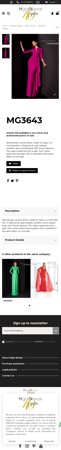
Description (12, 211)
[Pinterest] (17, 181)
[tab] (30, 211)
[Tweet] (12, 181)
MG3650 (8, 300)
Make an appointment (23, 170)
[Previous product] (57, 27)
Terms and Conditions (25, 342)
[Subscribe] (56, 330)
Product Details (14, 240)
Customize (30, 441)
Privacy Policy (49, 342)
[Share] (8, 181)
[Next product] (58, 27)
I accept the (30, 342)
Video (15, 163)
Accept (12, 441)
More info (49, 441)
